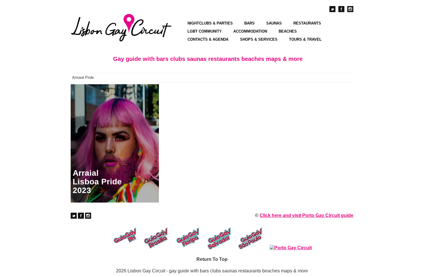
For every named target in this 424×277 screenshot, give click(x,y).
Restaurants (307, 23)
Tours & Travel (305, 39)
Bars (249, 23)
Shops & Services (258, 39)
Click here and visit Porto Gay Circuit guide (306, 215)
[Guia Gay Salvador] (219, 238)
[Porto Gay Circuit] (291, 248)
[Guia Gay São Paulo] (250, 238)
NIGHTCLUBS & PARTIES (210, 23)
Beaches (288, 31)
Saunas (274, 23)
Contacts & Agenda (207, 39)
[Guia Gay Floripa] (187, 238)
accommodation (250, 31)
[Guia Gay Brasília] (156, 238)
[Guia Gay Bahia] (124, 238)
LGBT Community (204, 31)
